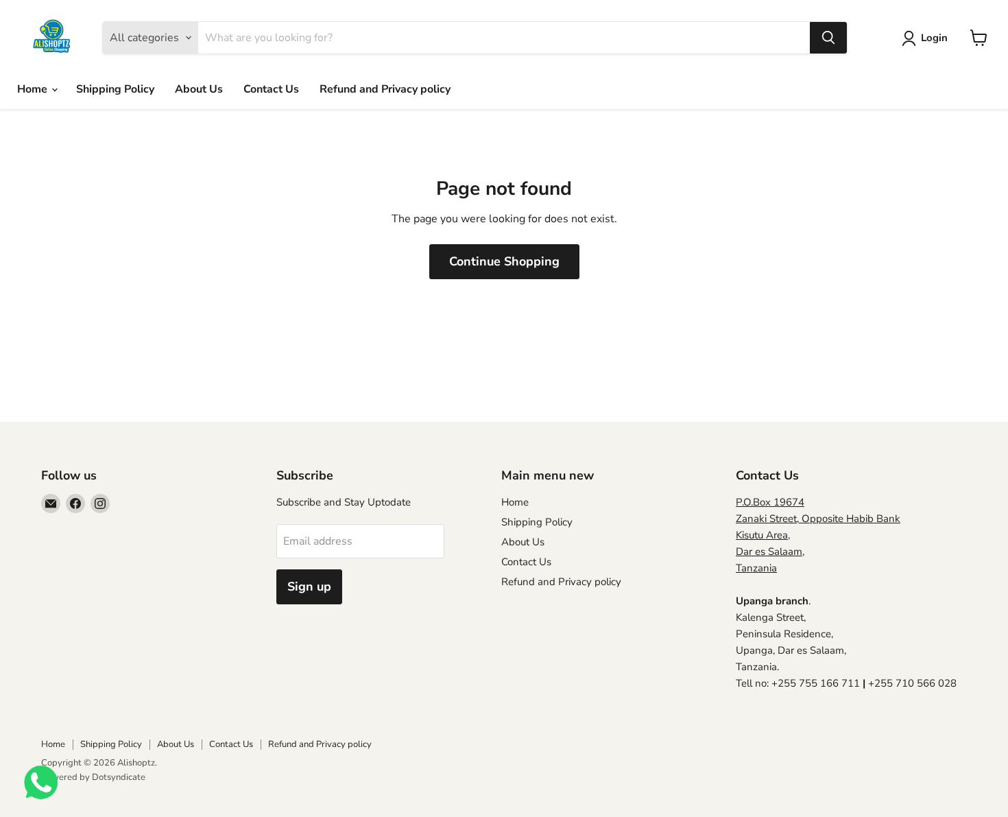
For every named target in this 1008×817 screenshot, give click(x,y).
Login (934, 38)
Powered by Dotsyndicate (93, 777)
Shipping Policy (115, 89)
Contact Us (271, 89)
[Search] (828, 38)
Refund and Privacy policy (385, 89)
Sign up (309, 586)
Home (33, 89)
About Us (199, 89)
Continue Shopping (504, 261)
